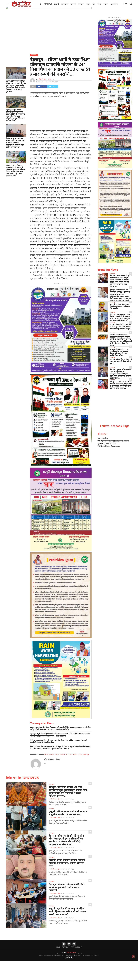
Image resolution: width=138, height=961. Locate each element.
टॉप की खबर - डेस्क (45, 79)
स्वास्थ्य (106, 4)
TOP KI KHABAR (71, 952)
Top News (48, 4)
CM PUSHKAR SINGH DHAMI (54, 754)
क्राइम (88, 4)
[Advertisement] (61, 114)
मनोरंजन (81, 4)
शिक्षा (99, 4)
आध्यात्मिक (114, 4)
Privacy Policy (76, 947)
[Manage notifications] (133, 956)
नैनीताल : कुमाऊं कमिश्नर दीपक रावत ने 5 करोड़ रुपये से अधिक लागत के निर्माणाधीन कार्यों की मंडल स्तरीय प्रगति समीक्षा (15, 142)
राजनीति (73, 4)
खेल (94, 4)
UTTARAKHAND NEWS (74, 754)
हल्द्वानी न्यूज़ (86, 754)
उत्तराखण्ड (64, 4)
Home (58, 947)
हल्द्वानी (56, 4)
